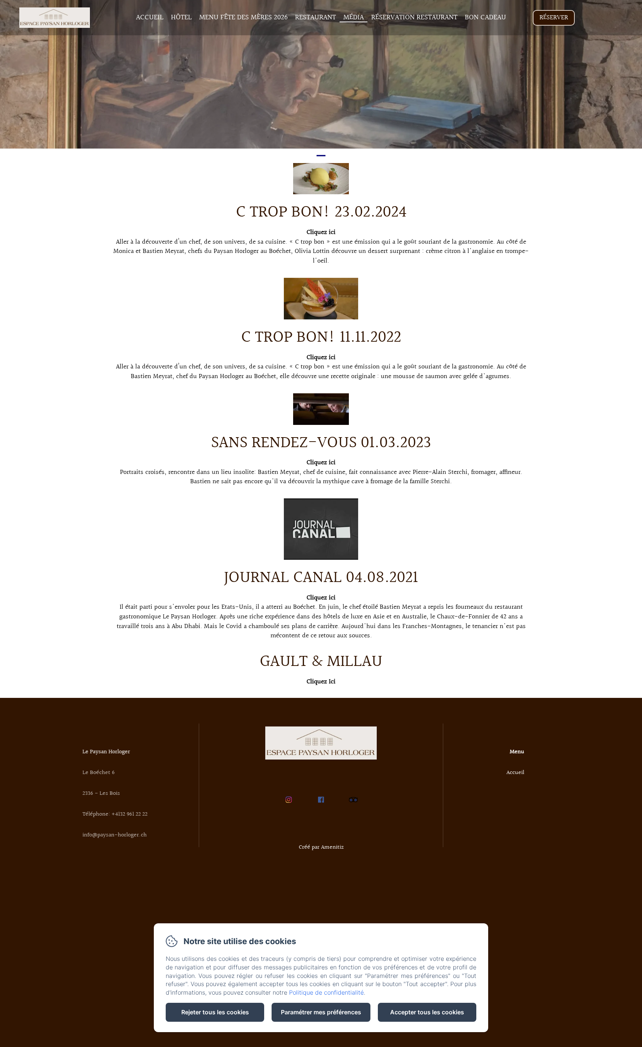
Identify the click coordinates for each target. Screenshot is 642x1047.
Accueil (149, 17)
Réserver (553, 17)
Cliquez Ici (321, 681)
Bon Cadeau (485, 17)
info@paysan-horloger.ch (114, 835)
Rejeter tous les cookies (215, 1012)
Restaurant (315, 17)
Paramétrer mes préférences (321, 1012)
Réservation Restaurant (414, 17)
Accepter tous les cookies (427, 1012)
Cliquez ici (321, 232)
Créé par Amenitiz (321, 847)
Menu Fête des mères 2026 (243, 17)
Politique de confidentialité (326, 992)
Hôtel (181, 17)
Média (353, 17)
